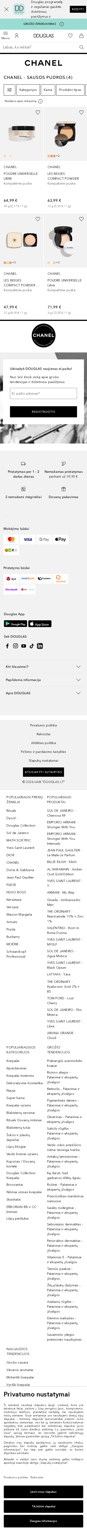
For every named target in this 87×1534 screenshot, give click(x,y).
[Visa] (27, 539)
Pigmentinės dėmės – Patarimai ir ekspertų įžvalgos (63, 1105)
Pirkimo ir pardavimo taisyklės (43, 752)
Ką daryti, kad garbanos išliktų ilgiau (64, 1175)
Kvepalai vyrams (18, 1105)
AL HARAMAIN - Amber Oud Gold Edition (64, 871)
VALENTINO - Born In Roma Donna (63, 930)
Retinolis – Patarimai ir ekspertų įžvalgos (63, 1091)
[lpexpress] (44, 579)
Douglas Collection (21, 826)
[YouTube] (23, 645)
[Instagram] (15, 645)
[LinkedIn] (39, 645)
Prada (10, 929)
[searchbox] (43, 47)
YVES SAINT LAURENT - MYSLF (65, 942)
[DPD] (11, 579)
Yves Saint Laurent (20, 848)
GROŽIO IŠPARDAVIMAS (39, 24)
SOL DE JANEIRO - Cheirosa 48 (61, 813)
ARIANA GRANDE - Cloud (61, 1035)
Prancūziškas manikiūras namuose (65, 1198)
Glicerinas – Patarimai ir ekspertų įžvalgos (64, 1119)
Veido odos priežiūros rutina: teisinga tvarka (64, 1147)
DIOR (10, 855)
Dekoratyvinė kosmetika (24, 1083)
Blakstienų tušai (18, 1128)
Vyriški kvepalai (18, 1385)
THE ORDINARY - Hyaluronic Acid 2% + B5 (63, 987)
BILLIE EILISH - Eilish (62, 862)
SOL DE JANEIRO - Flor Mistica (64, 1012)
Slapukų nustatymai (43, 761)
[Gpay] (44, 539)
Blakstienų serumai (20, 1113)
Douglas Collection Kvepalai (21, 1175)
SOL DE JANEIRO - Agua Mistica (61, 953)
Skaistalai (13, 1200)
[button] (4, 9)
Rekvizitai (44, 734)
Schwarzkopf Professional (16, 954)
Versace (12, 907)
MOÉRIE (12, 944)
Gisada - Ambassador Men (64, 902)
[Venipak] (11, 589)
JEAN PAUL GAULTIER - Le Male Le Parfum (64, 852)
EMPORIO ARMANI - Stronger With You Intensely (62, 839)
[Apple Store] (40, 623)
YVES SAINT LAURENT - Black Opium (65, 965)
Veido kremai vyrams (22, 1154)
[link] (21, 158)
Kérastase (14, 900)
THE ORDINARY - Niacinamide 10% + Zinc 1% (65, 916)
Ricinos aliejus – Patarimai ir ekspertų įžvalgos (62, 1077)
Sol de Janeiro (17, 833)
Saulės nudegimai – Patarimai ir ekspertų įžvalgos (62, 1213)
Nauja (10, 1091)
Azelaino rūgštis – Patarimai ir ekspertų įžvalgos (62, 1306)
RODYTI (78, 9)
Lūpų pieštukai (17, 1219)
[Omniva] (60, 579)
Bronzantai (14, 1185)
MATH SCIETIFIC (18, 840)
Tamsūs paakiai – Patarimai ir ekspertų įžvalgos (62, 1274)
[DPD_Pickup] (27, 589)
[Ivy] (11, 550)
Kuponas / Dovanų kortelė (20, 1164)
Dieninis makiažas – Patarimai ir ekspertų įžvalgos (62, 1323)
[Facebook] (7, 645)
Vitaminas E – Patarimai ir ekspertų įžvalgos (64, 1259)
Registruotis (43, 411)
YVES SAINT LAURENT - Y (65, 883)
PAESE (11, 885)
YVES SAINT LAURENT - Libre (65, 1023)
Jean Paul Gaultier (20, 877)
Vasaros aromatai (19, 1370)
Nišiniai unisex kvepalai (24, 1192)
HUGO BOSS (16, 892)
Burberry (13, 937)
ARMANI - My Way (61, 893)
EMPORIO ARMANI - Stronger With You (62, 824)
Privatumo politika (43, 725)
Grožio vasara (17, 1363)
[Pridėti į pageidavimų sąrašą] (37, 112)
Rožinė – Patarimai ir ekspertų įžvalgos (62, 1187)
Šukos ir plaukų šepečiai (18, 1137)
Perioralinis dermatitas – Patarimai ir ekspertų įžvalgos (65, 1246)
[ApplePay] (60, 539)
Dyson (11, 818)
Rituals (11, 811)
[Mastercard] (11, 539)
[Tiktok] (31, 645)
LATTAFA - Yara (59, 974)
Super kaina (15, 1098)
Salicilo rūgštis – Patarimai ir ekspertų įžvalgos (62, 1133)
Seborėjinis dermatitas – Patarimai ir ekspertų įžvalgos (65, 1229)
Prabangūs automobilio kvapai (65, 1063)
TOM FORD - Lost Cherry (60, 1000)
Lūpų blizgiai (16, 1147)
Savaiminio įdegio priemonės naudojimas (64, 1337)
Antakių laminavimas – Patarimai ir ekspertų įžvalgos (63, 1161)
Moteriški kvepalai (20, 1377)
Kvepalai (12, 1061)
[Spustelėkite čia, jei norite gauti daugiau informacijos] (61, 24)
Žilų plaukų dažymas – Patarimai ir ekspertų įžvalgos (64, 1290)
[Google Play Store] (15, 623)
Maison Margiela (19, 915)
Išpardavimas (16, 1068)
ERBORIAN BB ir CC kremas (21, 1209)
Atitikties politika (43, 743)
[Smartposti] (27, 579)
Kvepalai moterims (20, 1076)
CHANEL (12, 863)
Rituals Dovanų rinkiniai (24, 1120)
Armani (11, 922)
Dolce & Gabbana (20, 870)
